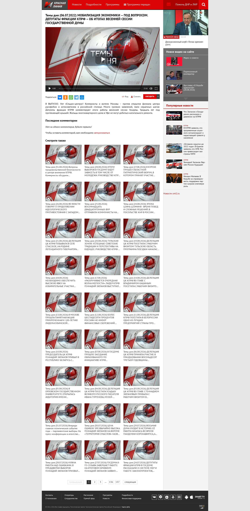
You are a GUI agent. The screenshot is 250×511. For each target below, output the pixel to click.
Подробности (93, 4)
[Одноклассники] (65, 97)
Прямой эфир (89, 499)
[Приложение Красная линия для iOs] (191, 497)
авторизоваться (102, 133)
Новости (77, 4)
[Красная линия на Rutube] (179, 497)
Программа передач (138, 4)
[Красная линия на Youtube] (173, 497)
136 (111, 482)
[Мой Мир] (82, 97)
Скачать (137, 96)
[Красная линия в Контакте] (154, 497)
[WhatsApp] (71, 97)
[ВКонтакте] (60, 97)
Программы (112, 4)
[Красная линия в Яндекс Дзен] (166, 497)
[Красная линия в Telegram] (160, 497)
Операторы (69, 495)
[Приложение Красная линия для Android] (186, 497)
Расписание (88, 495)
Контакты (49, 495)
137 (118, 482)
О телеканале (51, 499)
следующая (130, 482)
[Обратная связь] (168, 4)
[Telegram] (76, 97)
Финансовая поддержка (131, 499)
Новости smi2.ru (171, 193)
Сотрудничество (71, 499)
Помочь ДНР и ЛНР (186, 4)
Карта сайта (126, 507)
